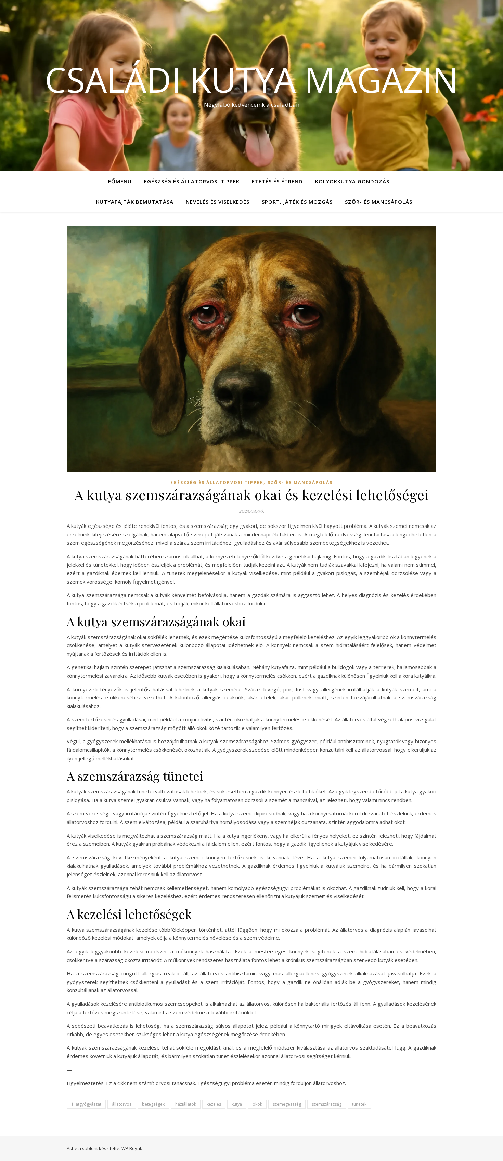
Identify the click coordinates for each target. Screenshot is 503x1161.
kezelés (214, 1104)
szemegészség (287, 1104)
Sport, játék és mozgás (297, 201)
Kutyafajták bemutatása (134, 201)
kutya (237, 1104)
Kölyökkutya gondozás (352, 181)
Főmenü (120, 181)
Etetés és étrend (277, 181)
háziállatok (185, 1104)
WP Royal (131, 1148)
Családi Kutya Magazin (252, 79)
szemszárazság (326, 1104)
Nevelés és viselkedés (217, 201)
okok (257, 1104)
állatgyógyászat (86, 1104)
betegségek (153, 1104)
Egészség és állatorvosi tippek (192, 181)
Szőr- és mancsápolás (378, 201)
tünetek (359, 1104)
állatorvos (121, 1104)
